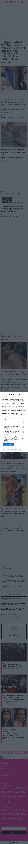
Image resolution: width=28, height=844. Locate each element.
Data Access (14, 449)
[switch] (23, 422)
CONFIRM (8, 444)
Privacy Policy (22, 449)
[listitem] (14, 419)
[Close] (25, 395)
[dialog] (14, 422)
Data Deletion (6, 449)
